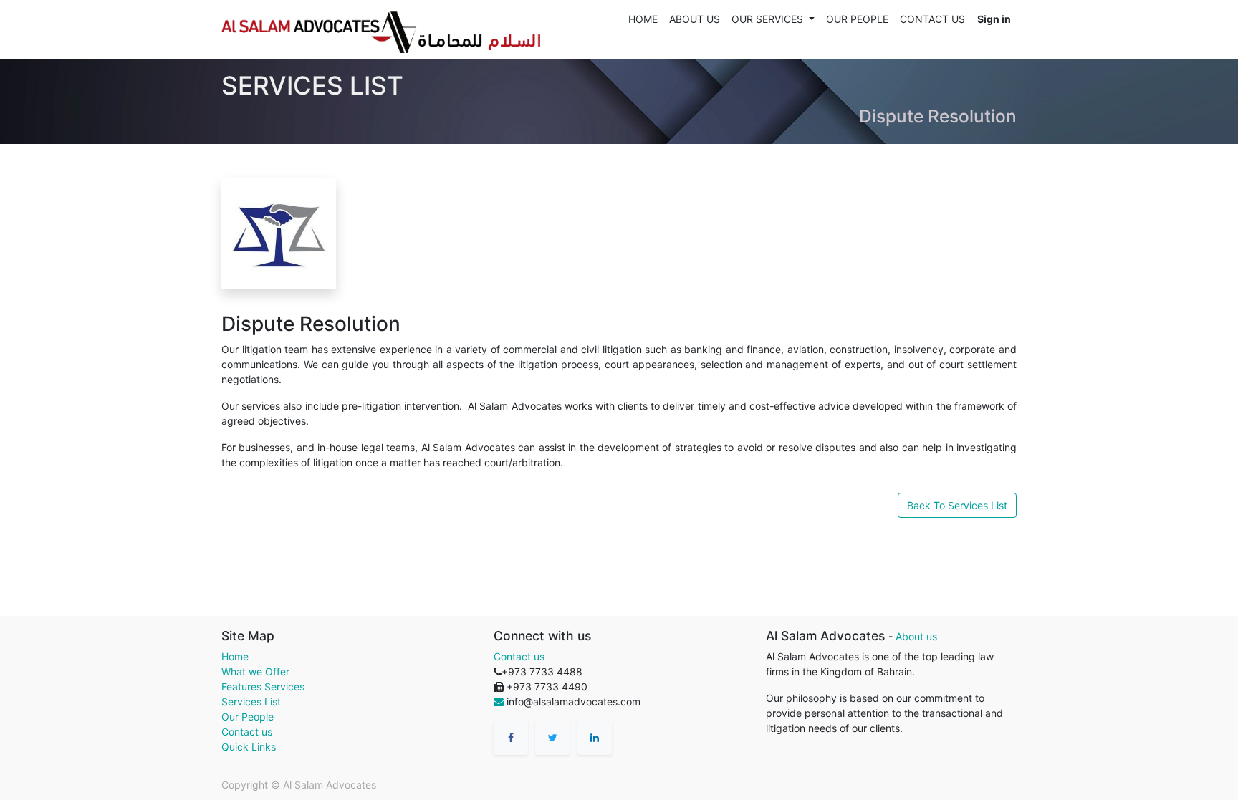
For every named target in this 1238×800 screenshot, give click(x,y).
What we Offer (255, 671)
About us (916, 636)
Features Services (262, 686)
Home (235, 656)
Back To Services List (957, 505)
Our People (247, 716)
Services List (251, 701)
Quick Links (248, 747)
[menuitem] (643, 19)
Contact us (246, 732)
